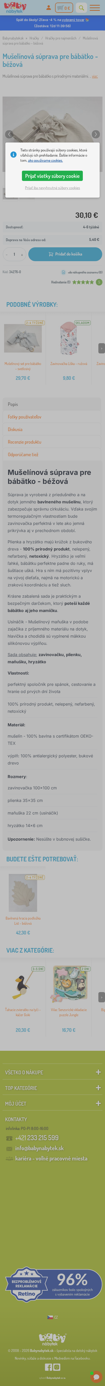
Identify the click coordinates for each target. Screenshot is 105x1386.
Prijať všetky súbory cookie (52, 175)
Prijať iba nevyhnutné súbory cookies (52, 187)
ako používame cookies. (45, 160)
